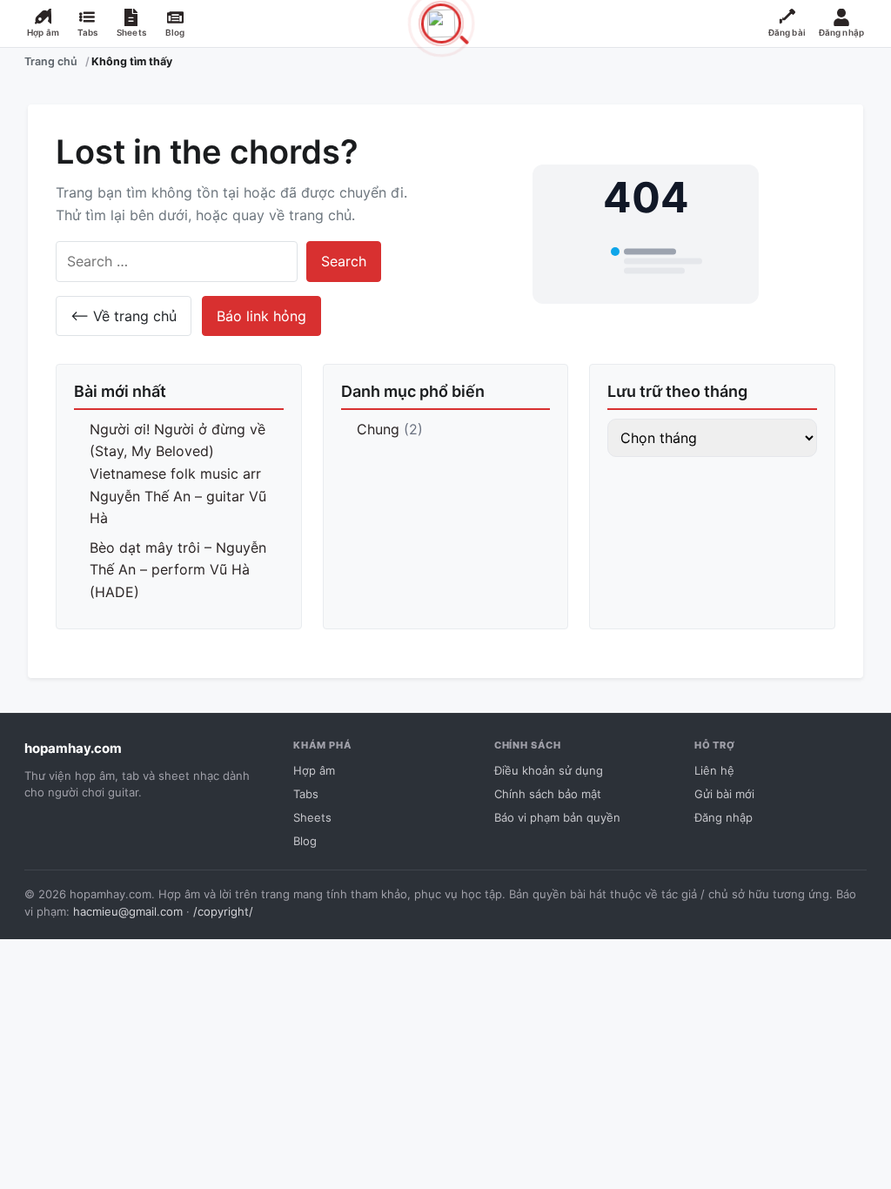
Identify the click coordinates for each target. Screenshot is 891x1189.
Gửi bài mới (724, 794)
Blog (305, 841)
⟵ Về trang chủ (123, 316)
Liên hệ (714, 770)
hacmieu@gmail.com (128, 911)
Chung (378, 429)
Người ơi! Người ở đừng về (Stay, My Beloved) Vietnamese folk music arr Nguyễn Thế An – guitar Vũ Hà (178, 473)
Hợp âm (314, 770)
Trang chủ (50, 61)
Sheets (312, 817)
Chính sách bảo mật (547, 794)
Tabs (305, 794)
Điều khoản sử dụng (548, 770)
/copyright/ (223, 911)
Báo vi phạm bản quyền (557, 817)
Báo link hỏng (261, 316)
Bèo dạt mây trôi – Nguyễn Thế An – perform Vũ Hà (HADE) (178, 570)
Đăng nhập (723, 817)
